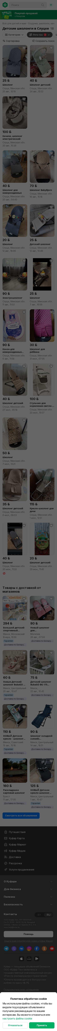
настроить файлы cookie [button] (17, 1018)
